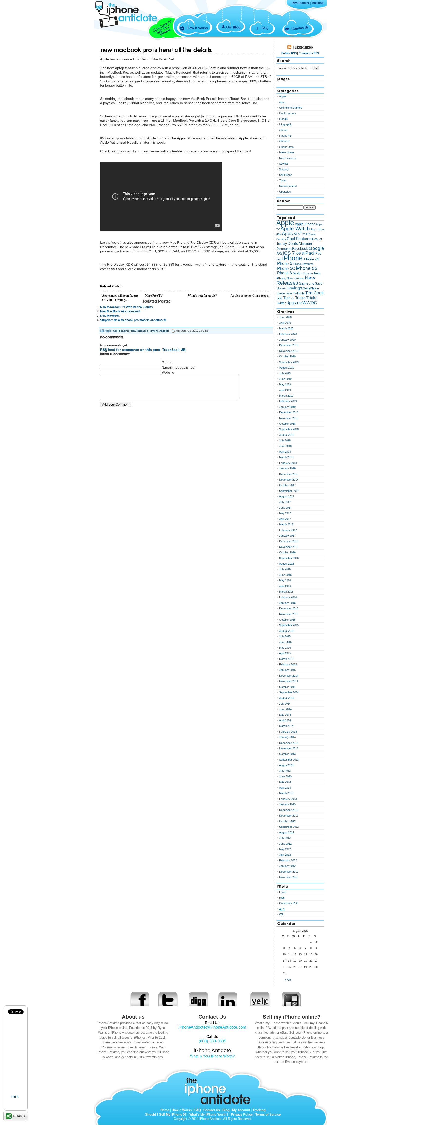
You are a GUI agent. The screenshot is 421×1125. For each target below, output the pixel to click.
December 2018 (288, 412)
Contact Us (300, 27)
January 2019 (287, 406)
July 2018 (285, 440)
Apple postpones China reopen (250, 295)
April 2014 (285, 720)
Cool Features (121, 330)
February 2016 (288, 597)
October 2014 (287, 686)
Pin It (14, 1096)
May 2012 (285, 849)
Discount (305, 244)
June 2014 (285, 709)
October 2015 (287, 619)
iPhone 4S (285, 135)
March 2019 (286, 395)
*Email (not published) (179, 367)
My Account (301, 3)
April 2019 (285, 390)
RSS (282, 897)
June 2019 (285, 378)
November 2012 (288, 815)
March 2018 (286, 457)
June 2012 (285, 843)
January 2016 (287, 602)
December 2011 (288, 871)
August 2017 (286, 496)
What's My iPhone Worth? (208, 1114)
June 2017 (285, 507)
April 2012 (285, 854)
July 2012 (285, 838)
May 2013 (285, 782)
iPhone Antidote (219, 1090)
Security (284, 169)
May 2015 (285, 647)
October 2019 (287, 356)
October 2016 (287, 552)
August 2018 (286, 434)
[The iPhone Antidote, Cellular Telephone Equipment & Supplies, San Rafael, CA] (132, 35)
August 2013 (286, 765)
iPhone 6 (284, 273)
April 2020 (285, 322)
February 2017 (288, 530)
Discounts (283, 249)
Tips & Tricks (294, 298)
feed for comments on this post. (130, 350)
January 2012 (287, 866)
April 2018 (285, 451)
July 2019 (285, 373)
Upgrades (285, 191)
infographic (285, 124)
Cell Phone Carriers (290, 107)
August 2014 (286, 698)
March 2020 (286, 328)
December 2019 (288, 345)
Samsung (306, 283)
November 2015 (288, 614)
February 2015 (288, 664)
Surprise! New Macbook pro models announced (133, 320)
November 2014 (288, 681)
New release (295, 278)
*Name (167, 362)
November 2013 (288, 748)
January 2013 (287, 804)
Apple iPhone (305, 224)
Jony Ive (308, 273)
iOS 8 (300, 253)
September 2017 (289, 490)
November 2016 (288, 546)
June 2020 (285, 317)
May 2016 (285, 580)
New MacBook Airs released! (120, 311)
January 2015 (287, 670)
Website (168, 372)
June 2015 (285, 642)
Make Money (287, 152)
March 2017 (286, 524)
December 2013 (288, 742)
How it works (197, 27)
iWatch (297, 273)
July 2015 (285, 636)
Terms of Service (268, 1114)
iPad (309, 253)
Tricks (283, 180)
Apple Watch (295, 228)
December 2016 (288, 541)
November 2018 (288, 418)
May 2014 (285, 714)
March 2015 (286, 658)
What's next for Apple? (202, 295)
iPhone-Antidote (159, 330)
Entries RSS (289, 53)
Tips (279, 298)
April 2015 (285, 653)
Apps (282, 102)
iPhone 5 (284, 141)
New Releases (139, 330)
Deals (292, 243)
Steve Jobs (284, 293)
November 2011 (288, 877)
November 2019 (288, 350)
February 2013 (288, 798)
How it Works (182, 1110)
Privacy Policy (242, 1114)
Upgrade (294, 302)
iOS (279, 253)
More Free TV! (154, 295)
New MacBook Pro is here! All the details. (156, 50)
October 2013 (287, 754)
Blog (226, 1110)
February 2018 (288, 462)
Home (164, 1110)
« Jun (287, 979)
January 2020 (287, 339)
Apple (108, 330)
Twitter (281, 303)
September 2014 (289, 692)
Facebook (300, 249)
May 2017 (285, 513)
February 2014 (288, 731)
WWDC (309, 302)
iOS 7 (289, 253)
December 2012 (288, 810)
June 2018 (285, 446)
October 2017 (287, 485)
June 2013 (285, 776)
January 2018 (287, 468)
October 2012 (287, 821)
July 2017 (285, 502)
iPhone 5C (285, 268)
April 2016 (285, 586)
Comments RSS (309, 53)
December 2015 (288, 608)
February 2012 (288, 860)
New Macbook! (110, 315)
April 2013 (285, 787)
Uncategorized (288, 186)
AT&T (298, 234)
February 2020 (288, 334)
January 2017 (287, 535)
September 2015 (289, 625)
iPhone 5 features (303, 263)
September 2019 (289, 362)
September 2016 (289, 558)
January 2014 (287, 737)
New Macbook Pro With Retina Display (126, 307)
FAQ (264, 27)
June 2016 (285, 574)
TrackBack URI (174, 350)
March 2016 (286, 591)
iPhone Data (286, 146)
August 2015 (286, 630)
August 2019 (286, 367)
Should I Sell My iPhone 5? (166, 1114)
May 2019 (285, 384)
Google (283, 118)
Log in (282, 892)
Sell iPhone (285, 174)
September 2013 (289, 759)
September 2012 (289, 826)
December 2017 (288, 474)
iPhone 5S (307, 268)
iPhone (283, 130)
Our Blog (233, 27)
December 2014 (288, 675)
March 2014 (286, 726)
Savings (284, 163)
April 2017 (285, 518)
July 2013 (285, 770)
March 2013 (286, 793)
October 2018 (287, 423)
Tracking (317, 3)
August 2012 (286, 832)
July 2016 (285, 569)
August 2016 (286, 563)
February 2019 (288, 401)
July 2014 (285, 703)
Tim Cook (314, 292)
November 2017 (288, 479)
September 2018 (289, 429)
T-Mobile (299, 293)
